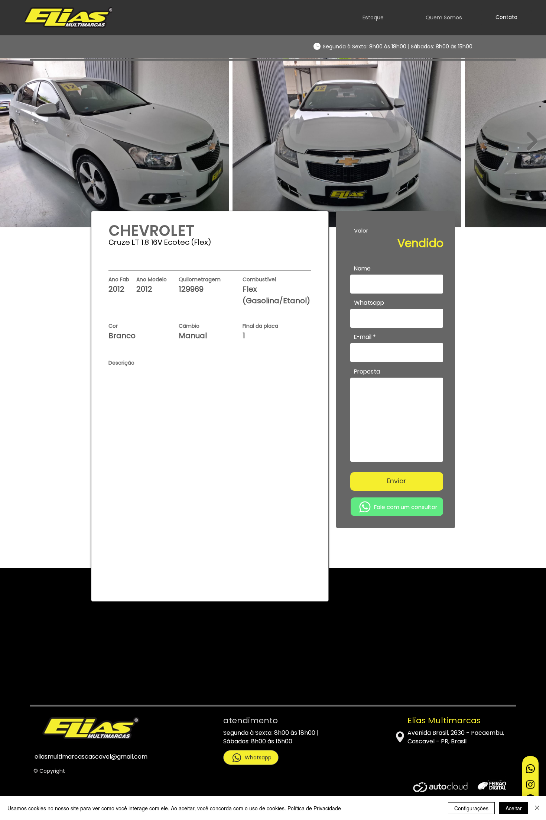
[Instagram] (530, 784)
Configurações (471, 808)
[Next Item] (531, 141)
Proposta (367, 372)
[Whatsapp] (530, 768)
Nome (362, 269)
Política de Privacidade (314, 808)
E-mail (362, 337)
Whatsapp (369, 303)
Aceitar (514, 808)
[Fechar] (537, 808)
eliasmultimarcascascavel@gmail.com (91, 756)
